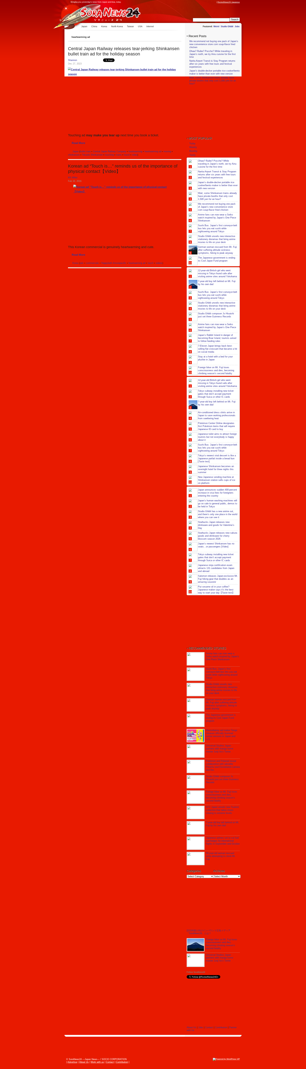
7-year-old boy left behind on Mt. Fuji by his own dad (222, 824)
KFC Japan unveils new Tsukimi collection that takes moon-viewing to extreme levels (222, 810)
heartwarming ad (152, 151)
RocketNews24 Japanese (228, 2)
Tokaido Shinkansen (92, 154)
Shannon (72, 60)
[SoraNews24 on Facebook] (197, 2)
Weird (216, 26)
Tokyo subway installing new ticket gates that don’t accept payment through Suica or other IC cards (216, 394)
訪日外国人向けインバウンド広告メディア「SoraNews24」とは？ (208, 932)
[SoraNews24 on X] (207, 2)
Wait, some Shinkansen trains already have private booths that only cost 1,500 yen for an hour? (212, 80)
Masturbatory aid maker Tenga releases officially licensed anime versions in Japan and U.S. (221, 735)
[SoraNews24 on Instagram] (201, 2)
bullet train (85, 151)
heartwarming (135, 151)
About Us (191, 1027)
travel (127, 154)
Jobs (237, 26)
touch (150, 263)
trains (119, 154)
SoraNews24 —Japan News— (104, 13)
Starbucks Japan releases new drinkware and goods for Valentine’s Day (216, 525)
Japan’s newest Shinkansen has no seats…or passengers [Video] (216, 545)
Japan (84, 26)
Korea (104, 26)
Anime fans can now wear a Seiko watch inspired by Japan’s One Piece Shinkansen (217, 217)
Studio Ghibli (227, 26)
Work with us (97, 1062)
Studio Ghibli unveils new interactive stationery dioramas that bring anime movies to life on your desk (216, 239)
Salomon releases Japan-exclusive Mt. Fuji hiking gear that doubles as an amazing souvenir (218, 579)
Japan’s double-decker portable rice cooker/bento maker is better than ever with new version (214, 72)
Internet (150, 26)
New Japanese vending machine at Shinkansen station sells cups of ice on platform (216, 480)
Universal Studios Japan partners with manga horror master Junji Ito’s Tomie (219, 748)
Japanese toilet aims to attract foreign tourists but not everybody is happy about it (217, 437)
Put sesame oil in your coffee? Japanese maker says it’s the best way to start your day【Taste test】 (216, 589)
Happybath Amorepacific (113, 263)
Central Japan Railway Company (109, 151)
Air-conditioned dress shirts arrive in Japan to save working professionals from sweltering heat (216, 415)
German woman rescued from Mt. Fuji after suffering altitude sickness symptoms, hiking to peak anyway (217, 250)
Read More (78, 142)
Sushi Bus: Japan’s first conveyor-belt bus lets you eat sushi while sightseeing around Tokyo (217, 228)
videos (159, 263)
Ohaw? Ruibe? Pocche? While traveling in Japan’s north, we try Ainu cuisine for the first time (212, 54)
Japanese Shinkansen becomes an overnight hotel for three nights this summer (216, 469)
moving (167, 151)
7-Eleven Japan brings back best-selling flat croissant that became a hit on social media (217, 349)
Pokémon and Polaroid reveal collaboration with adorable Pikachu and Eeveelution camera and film (223, 765)
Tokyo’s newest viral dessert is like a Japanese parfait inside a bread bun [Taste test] (217, 458)
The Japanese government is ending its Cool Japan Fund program (216, 259)
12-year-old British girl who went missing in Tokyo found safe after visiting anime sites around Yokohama (217, 273)
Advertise (72, 1062)
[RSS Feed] (214, 2)
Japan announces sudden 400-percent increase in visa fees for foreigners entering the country (217, 492)
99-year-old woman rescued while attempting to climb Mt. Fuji (221, 856)
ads (82, 263)
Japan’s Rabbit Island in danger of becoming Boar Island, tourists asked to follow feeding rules (217, 338)
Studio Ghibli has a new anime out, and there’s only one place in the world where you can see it (217, 514)
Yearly (192, 155)
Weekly (193, 147)
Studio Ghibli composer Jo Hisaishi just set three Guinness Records (216, 315)
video (134, 154)
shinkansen (74, 154)
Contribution (221, 1027)
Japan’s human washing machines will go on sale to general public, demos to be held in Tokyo (217, 503)
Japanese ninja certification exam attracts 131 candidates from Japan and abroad (216, 568)
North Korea (117, 26)
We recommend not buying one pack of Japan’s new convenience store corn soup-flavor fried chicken (213, 44)
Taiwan (130, 26)
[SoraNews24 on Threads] (204, 2)
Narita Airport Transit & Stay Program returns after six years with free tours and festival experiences (212, 64)
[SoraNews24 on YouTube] (211, 2)
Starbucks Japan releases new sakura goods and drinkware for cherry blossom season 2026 (217, 535)
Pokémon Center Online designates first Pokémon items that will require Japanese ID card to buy (216, 426)
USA (140, 26)
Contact (209, 1027)
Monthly (193, 151)
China (94, 26)
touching (109, 154)
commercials (92, 263)
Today (192, 143)
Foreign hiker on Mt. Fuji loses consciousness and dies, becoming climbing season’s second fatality (216, 370)
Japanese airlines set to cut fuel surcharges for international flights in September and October (223, 840)
